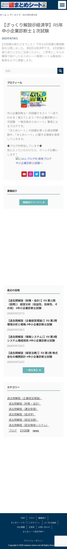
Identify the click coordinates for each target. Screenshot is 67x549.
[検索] (60, 71)
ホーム (3, 15)
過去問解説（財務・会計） (25, 403)
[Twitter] (36, 174)
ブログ (13, 430)
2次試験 (24, 430)
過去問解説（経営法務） (23, 419)
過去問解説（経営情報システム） (29, 425)
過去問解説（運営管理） (23, 409)
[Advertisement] (33, 247)
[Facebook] (43, 174)
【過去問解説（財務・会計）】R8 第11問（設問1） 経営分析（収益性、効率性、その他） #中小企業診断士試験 (32, 304)
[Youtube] (24, 174)
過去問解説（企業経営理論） (24, 398)
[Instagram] (30, 174)
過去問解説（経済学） (22, 414)
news (36, 430)
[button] (62, 5)
